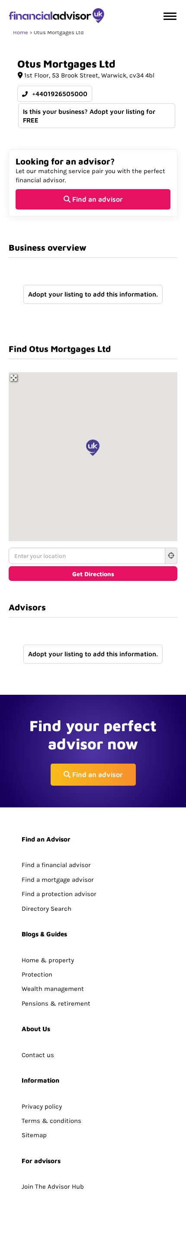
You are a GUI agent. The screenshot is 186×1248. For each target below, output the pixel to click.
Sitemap (34, 1135)
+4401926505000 (58, 93)
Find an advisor (97, 199)
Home (20, 32)
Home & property (48, 960)
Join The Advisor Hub (53, 1186)
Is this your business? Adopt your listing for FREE (89, 116)
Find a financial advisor (56, 865)
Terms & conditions (51, 1121)
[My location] (171, 556)
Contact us (38, 1055)
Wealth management (53, 989)
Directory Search (46, 909)
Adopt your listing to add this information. (93, 294)
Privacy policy (42, 1106)
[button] (93, 447)
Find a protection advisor (59, 894)
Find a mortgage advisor (58, 880)
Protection (37, 974)
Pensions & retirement (56, 1003)
